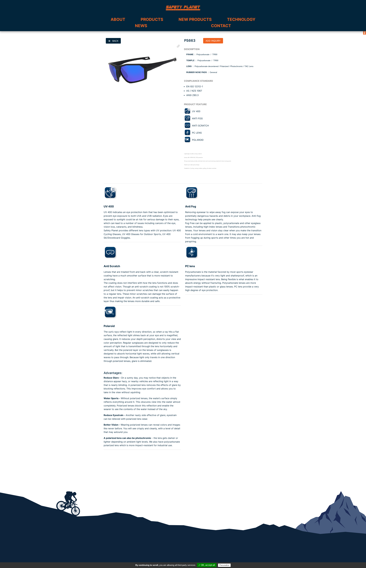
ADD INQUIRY (213, 40)
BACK (115, 40)
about (118, 19)
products (152, 19)
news (141, 25)
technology (241, 19)
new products (195, 19)
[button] (178, 46)
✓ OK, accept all (206, 565)
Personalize (224, 565)
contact (221, 25)
